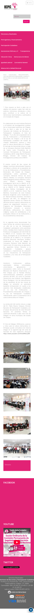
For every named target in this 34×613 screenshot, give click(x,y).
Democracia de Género (21, 57)
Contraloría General (20, 62)
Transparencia (25, 51)
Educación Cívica (6, 57)
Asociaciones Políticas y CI (9, 51)
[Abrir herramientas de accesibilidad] (31, 609)
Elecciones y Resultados (9, 34)
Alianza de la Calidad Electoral (11, 68)
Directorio (8, 465)
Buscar (26, 21)
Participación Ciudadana (9, 45)
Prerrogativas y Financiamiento (11, 40)
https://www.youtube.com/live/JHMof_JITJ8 (16, 333)
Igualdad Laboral (6, 62)
